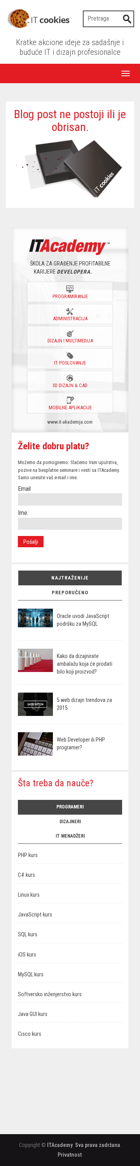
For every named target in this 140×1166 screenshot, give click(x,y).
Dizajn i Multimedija (70, 341)
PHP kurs (28, 855)
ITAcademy (60, 1145)
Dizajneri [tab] (70, 821)
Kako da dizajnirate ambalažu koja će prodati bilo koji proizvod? (84, 664)
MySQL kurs (31, 974)
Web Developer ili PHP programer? (81, 744)
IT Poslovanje (70, 363)
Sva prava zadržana (97, 1145)
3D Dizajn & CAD (70, 385)
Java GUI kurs (32, 1014)
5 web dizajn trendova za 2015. (84, 704)
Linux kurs (29, 895)
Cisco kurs (29, 1034)
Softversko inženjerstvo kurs (50, 994)
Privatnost (70, 1155)
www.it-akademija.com (70, 422)
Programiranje (70, 296)
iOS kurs (27, 954)
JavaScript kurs (35, 914)
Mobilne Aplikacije (70, 407)
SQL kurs (27, 934)
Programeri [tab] (70, 807)
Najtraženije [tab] (70, 578)
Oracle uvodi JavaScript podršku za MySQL (83, 620)
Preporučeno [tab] (70, 592)
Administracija (70, 318)
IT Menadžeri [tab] (70, 836)
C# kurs (26, 875)
